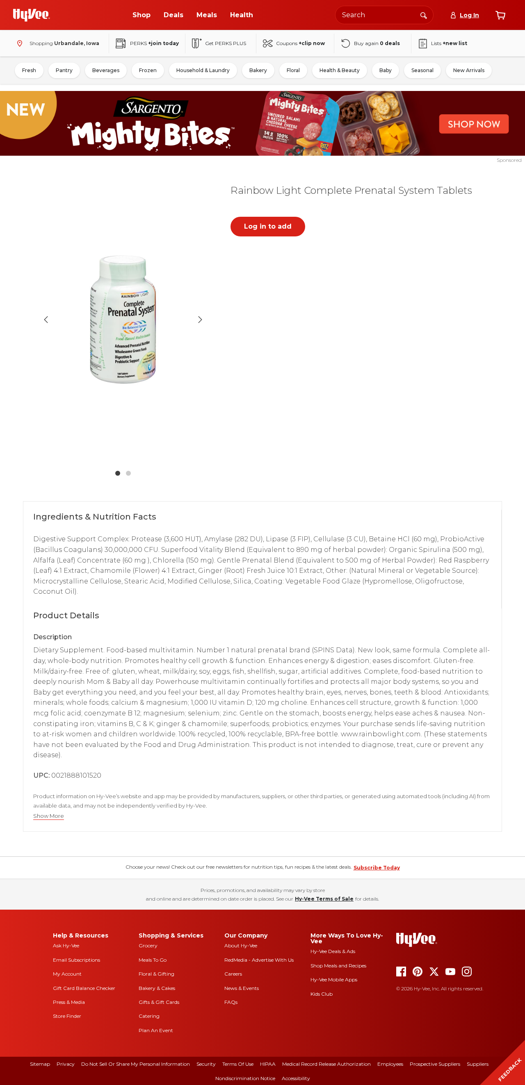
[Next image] (200, 320)
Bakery (258, 70)
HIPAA (268, 1064)
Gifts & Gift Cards (159, 1002)
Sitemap (40, 1064)
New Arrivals (468, 70)
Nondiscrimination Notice (245, 1078)
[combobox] (384, 15)
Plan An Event (156, 1030)
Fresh (29, 70)
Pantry (64, 70)
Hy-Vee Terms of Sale (324, 899)
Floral (293, 70)
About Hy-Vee (240, 945)
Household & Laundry (203, 70)
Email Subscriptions (76, 960)
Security (206, 1064)
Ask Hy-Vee (66, 945)
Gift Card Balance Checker (84, 988)
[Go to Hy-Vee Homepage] (31, 15)
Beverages (105, 70)
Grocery (148, 945)
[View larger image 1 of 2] (123, 319)
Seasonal (422, 70)
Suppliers (477, 1064)
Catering (149, 1016)
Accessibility (296, 1078)
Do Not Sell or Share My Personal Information (135, 1064)
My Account (67, 974)
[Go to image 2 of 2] (128, 473)
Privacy (66, 1064)
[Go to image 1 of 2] (117, 473)
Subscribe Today (377, 868)
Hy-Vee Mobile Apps (333, 979)
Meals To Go (153, 960)
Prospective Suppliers (435, 1064)
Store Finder (67, 1016)
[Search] (424, 15)
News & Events (241, 988)
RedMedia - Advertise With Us (259, 960)
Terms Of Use (237, 1064)
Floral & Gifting (156, 974)
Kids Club (321, 994)
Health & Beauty (340, 70)
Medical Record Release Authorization (326, 1064)
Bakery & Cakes (157, 988)
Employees (390, 1064)
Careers (233, 974)
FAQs (230, 1002)
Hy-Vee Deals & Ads (332, 951)
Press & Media (69, 1002)
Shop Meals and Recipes (338, 965)
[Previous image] (46, 320)
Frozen (148, 70)
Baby (385, 70)
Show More (48, 816)
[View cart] (500, 15)
